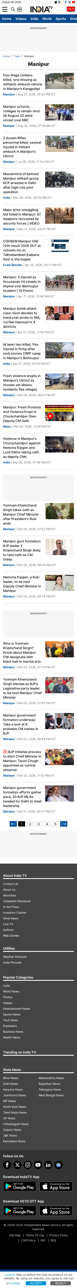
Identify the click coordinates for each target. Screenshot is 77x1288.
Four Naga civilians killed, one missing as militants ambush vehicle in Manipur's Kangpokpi (22, 82)
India (34, 19)
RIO (43, 1240)
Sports (61, 19)
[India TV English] (41, 9)
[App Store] (56, 1186)
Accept (36, 1283)
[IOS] (55, 2)
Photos (7, 997)
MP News (9, 1101)
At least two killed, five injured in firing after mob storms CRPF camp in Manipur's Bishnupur (22, 351)
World (47, 19)
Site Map (15, 1235)
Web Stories (11, 935)
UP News (9, 1118)
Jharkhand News (14, 1095)
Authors (8, 930)
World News (11, 991)
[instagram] (28, 1165)
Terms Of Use (35, 1235)
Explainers (10, 1026)
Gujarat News (12, 1129)
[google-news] (58, 1165)
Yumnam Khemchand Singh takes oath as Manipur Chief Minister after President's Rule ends (21, 514)
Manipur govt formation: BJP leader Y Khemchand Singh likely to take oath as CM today (22, 550)
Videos (20, 19)
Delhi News (10, 1083)
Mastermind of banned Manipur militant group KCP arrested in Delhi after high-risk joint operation (21, 183)
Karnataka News (14, 1141)
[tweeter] (17, 1165)
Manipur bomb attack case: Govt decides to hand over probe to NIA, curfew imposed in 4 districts (21, 317)
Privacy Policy (58, 1235)
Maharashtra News (51, 1078)
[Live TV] (71, 9)
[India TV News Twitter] (69, 2)
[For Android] (19, 1211)
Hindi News (10, 918)
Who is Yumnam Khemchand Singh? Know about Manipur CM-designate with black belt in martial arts (22, 652)
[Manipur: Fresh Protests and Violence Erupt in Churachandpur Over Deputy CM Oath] (59, 413)
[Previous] (13, 824)
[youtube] (38, 1165)
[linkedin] (48, 1165)
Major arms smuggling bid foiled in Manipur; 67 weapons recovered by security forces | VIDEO (22, 216)
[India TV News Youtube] (73, 2)
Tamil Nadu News (15, 1112)
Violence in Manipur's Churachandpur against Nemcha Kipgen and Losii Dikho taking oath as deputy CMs (21, 448)
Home (6, 19)
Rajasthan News (49, 1083)
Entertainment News (16, 1008)
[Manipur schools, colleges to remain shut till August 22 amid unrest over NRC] (59, 112)
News (7, 426)
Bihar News (10, 1078)
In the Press (11, 907)
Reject (60, 1283)
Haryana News (13, 1089)
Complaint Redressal (17, 901)
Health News (11, 1037)
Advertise (9, 895)
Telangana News (50, 1089)
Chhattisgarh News (16, 1124)
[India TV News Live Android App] (19, 1186)
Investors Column (14, 912)
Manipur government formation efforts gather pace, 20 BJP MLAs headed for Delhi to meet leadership (22, 797)
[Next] (63, 824)
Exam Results (12, 265)
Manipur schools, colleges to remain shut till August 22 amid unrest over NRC (21, 113)
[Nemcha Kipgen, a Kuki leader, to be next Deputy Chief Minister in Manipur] (59, 583)
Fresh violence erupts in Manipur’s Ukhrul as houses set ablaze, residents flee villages (22, 382)
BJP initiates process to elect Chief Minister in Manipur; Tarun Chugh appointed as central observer (22, 761)
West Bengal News (51, 1095)
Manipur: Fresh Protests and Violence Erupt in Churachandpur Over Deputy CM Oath (22, 414)
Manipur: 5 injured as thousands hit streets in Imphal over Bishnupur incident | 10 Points (22, 284)
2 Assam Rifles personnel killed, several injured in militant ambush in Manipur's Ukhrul (22, 147)
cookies (15, 1283)
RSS (53, 1240)
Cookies (10, 1274)
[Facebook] (7, 1165)
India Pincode (12, 962)
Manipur (9, 94)
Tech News (10, 1020)
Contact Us (10, 884)
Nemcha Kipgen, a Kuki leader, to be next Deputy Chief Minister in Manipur (22, 584)
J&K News (10, 1135)
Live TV (8, 924)
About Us (9, 889)
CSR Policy (28, 1240)
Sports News (11, 1014)
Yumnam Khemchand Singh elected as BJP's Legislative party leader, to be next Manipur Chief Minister (22, 688)
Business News (13, 1031)
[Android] (59, 2)
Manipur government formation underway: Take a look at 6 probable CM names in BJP (20, 724)
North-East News (14, 1106)
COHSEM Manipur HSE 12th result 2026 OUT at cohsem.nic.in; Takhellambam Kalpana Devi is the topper (22, 250)
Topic (17, 56)
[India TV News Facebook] (65, 2)
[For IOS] (56, 1211)
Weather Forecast (14, 956)
